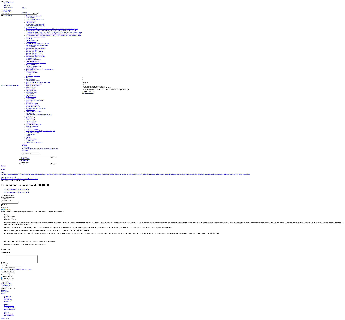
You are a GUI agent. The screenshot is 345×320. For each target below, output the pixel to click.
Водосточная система (32, 61)
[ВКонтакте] (2, 210)
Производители (9, 315)
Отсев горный (30, 134)
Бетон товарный (31, 17)
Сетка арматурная (31, 92)
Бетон (28, 14)
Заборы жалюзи (31, 87)
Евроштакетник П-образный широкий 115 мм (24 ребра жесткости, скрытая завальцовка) (53, 34)
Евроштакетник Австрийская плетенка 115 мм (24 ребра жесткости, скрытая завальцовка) (53, 35)
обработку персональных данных (22, 269)
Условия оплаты (9, 306)
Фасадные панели (31, 139)
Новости (33, 148)
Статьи (6, 312)
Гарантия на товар (10, 309)
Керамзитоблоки (31, 58)
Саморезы (29, 127)
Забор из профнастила (33, 85)
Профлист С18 (30, 119)
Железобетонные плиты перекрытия (37, 45)
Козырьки (29, 77)
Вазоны (28, 74)
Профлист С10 (30, 118)
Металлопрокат (30, 89)
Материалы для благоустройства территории (39, 69)
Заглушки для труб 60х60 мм (35, 55)
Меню (24, 8)
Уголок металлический (33, 106)
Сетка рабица (30, 93)
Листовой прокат (31, 90)
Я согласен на (17, 269)
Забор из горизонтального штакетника (38, 82)
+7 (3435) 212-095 (6, 10)
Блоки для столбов (31, 71)
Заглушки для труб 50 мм (33, 53)
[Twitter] (4, 210)
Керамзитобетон (31, 21)
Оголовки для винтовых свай (35, 24)
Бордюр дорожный (32, 72)
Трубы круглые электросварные (36, 108)
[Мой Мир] (8, 210)
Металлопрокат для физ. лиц (35, 100)
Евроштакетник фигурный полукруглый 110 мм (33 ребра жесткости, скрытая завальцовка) (54, 32)
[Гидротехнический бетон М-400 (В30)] (16, 189)
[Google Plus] (10, 210)
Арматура (29, 102)
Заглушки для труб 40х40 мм (35, 51)
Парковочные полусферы (34, 111)
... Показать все (30, 46)
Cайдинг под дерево (32, 126)
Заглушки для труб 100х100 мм (35, 56)
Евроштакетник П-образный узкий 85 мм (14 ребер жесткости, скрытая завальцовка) (52, 29)
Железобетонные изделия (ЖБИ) (36, 37)
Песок (28, 135)
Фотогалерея (54, 148)
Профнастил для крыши (33, 66)
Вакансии (47, 148)
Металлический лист (32, 105)
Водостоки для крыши (33, 76)
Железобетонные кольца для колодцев (37, 43)
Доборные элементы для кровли (36, 63)
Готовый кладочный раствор (35, 19)
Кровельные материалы (33, 59)
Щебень (28, 137)
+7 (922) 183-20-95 (6, 11)
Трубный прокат (31, 97)
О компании (26, 148)
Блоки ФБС (29, 38)
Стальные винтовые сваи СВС (35, 25)
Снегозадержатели (31, 68)
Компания (4, 290)
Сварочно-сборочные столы (34, 142)
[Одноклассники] (6, 210)
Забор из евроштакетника (34, 84)
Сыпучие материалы (32, 132)
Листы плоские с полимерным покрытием (39, 114)
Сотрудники (39, 148)
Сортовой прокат (31, 95)
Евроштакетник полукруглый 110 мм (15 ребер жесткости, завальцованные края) (51, 30)
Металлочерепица (31, 64)
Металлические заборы (33, 80)
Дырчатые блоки (31, 42)
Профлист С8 (30, 116)
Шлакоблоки (30, 140)
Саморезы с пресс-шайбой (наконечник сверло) (40, 131)
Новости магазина (8, 278)
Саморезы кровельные (33, 129)
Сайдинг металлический (33, 124)
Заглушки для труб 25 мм (33, 50)
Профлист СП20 (31, 121)
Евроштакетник (31, 27)
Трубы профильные (32, 103)
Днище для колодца (32, 40)
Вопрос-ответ (8, 314)
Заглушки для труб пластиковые (36, 48)
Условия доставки (9, 307)
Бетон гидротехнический (33, 16)
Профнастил (30, 113)
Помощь (3, 293)
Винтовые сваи (30, 22)
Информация (5, 291)
